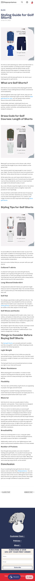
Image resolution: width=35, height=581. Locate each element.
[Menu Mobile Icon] (2, 2)
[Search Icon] (22, 2)
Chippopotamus (9, 2)
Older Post (6, 492)
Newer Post (28, 492)
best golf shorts (8, 343)
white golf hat (5, 305)
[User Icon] (27, 2)
